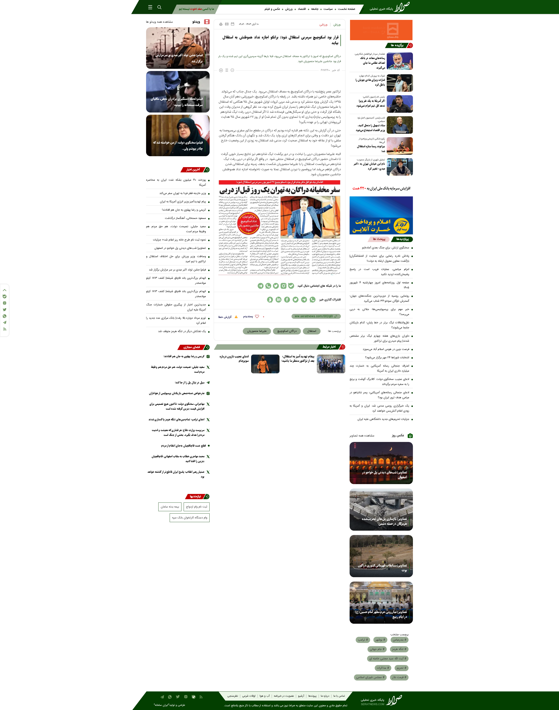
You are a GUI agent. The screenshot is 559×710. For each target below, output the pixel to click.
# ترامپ (363, 639)
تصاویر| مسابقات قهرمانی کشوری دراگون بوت (382, 568)
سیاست (328, 9)
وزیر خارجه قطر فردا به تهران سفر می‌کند (182, 193)
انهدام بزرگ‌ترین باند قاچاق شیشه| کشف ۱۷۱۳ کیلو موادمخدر (176, 281)
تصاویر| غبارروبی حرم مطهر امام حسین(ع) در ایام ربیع (381, 614)
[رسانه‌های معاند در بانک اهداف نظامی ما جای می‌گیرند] (399, 61)
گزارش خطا (225, 317)
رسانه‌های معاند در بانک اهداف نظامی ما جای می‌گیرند (372, 63)
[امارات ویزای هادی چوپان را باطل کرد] (399, 83)
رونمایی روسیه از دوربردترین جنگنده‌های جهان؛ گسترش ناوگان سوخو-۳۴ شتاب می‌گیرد (379, 298)
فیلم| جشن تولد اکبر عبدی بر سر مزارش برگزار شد (179, 58)
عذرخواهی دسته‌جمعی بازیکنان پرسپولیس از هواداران (176, 393)
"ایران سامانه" (161, 705)
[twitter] (295, 300)
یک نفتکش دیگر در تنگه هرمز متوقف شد (182, 331)
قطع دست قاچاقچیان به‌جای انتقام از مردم (183, 446)
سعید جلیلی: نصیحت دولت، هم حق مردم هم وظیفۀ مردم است (176, 229)
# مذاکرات (383, 668)
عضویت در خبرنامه (284, 696)
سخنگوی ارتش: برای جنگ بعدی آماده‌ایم (385, 247)
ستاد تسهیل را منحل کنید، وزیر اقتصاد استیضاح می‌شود (370, 127)
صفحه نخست (346, 9)
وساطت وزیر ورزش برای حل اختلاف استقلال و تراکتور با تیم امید (176, 259)
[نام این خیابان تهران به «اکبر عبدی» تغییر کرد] (399, 167)
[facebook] (287, 300)
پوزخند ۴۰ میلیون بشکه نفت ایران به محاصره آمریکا (176, 182)
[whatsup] (312, 300)
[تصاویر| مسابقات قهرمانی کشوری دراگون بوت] (381, 556)
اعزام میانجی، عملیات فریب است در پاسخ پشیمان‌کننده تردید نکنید (379, 272)
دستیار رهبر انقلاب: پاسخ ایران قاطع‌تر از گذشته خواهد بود (175, 474)
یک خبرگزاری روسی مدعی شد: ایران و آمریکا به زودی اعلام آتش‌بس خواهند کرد (379, 408)
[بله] (4, 296)
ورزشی (323, 24)
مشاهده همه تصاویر (362, 435)
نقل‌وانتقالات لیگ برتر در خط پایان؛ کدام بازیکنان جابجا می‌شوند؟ (379, 325)
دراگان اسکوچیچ (287, 331)
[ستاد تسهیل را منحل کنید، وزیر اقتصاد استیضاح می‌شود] (399, 125)
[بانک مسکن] (381, 30)
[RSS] (4, 329)
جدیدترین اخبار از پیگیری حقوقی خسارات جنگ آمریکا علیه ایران (176, 307)
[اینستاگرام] (4, 303)
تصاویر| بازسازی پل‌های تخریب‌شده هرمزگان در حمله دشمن (384, 521)
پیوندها (312, 696)
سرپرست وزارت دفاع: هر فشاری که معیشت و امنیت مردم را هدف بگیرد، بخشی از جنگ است (178, 432)
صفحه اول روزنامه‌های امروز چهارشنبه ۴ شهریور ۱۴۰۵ (379, 285)
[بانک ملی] (381, 188)
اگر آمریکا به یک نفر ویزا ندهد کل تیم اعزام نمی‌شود (371, 103)
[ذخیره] (232, 24)
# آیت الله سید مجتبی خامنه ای (387, 658)
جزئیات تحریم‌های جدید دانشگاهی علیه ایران (383, 419)
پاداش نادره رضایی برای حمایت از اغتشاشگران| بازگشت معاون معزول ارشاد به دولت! (379, 258)
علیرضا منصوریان (257, 331)
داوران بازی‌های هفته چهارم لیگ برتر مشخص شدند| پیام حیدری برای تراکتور (379, 338)
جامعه (314, 9)
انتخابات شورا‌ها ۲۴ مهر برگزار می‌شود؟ (387, 357)
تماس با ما (339, 696)
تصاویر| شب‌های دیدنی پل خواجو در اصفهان (384, 475)
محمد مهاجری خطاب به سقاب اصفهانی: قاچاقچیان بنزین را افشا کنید (178, 458)
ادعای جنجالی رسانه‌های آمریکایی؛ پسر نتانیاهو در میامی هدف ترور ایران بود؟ (379, 395)
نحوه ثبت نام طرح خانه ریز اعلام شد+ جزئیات (179, 239)
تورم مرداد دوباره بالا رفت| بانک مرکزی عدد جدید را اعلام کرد (176, 321)
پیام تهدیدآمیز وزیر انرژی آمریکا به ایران (183, 201)
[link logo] (391, 7)
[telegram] (304, 300)
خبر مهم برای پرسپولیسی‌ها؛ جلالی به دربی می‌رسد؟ (379, 312)
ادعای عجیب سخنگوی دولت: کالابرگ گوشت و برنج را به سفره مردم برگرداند (379, 382)
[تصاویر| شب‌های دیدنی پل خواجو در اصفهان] (381, 463)
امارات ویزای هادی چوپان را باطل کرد (370, 82)
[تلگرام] (4, 322)
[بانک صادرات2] (381, 207)
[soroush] (270, 300)
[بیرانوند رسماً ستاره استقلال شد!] (399, 146)
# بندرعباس (399, 639)
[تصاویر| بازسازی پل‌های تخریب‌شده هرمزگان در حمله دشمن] (381, 509)
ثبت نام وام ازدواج (196, 506)
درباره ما (325, 696)
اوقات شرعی (248, 696)
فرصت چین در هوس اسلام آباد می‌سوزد (386, 349)
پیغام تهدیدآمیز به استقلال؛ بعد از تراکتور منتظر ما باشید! (297, 358)
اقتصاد (302, 9)
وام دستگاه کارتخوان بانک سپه (189, 517)
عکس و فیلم (272, 9)
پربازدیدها (403, 239)
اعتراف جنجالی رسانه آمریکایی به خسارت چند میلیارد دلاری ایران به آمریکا (379, 368)
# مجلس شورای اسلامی (370, 677)
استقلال (311, 331)
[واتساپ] (4, 316)
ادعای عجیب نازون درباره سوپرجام (234, 358)
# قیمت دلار (399, 677)
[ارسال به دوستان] (226, 24)
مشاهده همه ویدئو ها (159, 22)
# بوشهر (380, 639)
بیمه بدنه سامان (170, 506)
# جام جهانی (377, 649)
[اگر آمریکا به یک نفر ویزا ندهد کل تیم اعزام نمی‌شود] (399, 104)
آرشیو (301, 696)
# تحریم (401, 668)
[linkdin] (278, 300)
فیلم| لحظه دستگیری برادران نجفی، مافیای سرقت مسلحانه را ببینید (177, 102)
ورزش (289, 9)
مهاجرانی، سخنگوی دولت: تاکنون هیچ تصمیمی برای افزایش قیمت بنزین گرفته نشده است (177, 406)
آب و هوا (265, 696)
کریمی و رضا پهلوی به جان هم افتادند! (184, 210)
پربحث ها (379, 239)
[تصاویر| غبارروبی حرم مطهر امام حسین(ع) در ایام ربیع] (381, 603)
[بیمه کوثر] (381, 226)
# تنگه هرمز (399, 649)
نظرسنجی (232, 696)
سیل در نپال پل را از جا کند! (189, 383)
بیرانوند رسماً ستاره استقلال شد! (371, 148)
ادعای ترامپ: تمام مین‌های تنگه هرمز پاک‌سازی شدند (176, 419)
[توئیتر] (4, 310)
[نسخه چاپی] (221, 24)
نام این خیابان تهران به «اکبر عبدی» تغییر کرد (369, 166)
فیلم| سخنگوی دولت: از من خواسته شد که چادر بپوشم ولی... (178, 145)
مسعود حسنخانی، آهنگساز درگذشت (185, 218)
